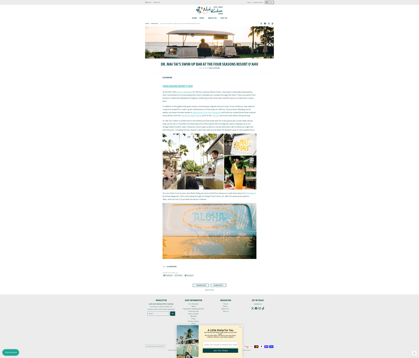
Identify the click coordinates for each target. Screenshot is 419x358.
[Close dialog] (240, 327)
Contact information (244, 350)
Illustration (171, 266)
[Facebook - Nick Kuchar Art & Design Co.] (265, 23)
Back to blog (209, 290)
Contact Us (258, 304)
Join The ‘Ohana (220, 350)
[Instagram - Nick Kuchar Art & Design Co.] (268, 23)
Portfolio (154, 23)
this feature (251, 193)
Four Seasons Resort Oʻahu (178, 86)
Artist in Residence (184, 92)
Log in (249, 2)
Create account (258, 2)
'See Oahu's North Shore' (191, 115)
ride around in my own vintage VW (207, 112)
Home (147, 23)
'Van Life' (215, 115)
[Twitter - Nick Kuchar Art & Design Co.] (261, 23)
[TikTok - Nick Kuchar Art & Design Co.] (272, 23)
